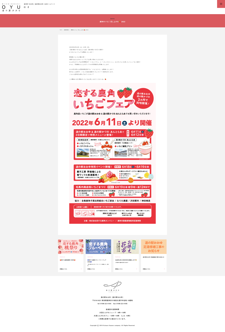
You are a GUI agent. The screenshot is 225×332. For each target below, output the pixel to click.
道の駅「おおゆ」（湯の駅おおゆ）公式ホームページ (11, 7)
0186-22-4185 (121, 303)
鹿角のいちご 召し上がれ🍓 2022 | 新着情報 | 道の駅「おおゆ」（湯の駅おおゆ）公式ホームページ (112, 286)
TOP (61, 30)
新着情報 (66, 30)
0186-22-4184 (105, 303)
